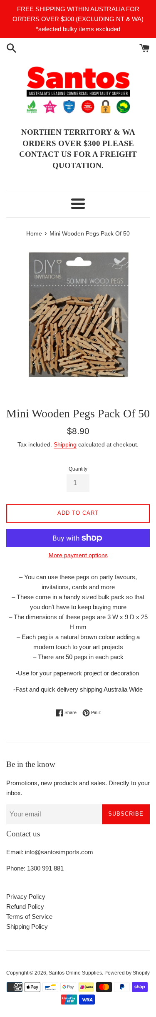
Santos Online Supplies (75, 973)
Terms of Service (29, 916)
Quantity (78, 469)
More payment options (78, 555)
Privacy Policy (25, 896)
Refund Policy (25, 906)
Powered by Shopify (127, 973)
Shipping (65, 444)
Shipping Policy (27, 926)
